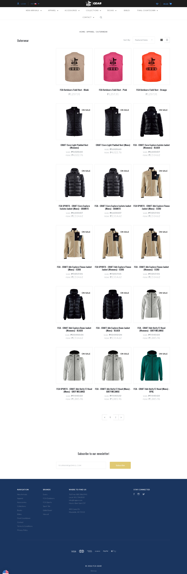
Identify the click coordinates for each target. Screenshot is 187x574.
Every (45, 494)
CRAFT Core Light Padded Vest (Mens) (113, 145)
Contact (87, 17)
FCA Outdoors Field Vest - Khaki (74, 89)
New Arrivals (33, 10)
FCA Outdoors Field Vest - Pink (113, 89)
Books (110, 10)
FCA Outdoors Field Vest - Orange (151, 89)
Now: (68, 154)
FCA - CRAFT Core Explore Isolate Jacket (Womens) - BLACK (151, 146)
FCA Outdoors (49, 498)
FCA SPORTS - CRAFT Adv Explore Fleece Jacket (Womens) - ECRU (113, 268)
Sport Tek (46, 506)
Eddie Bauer (47, 510)
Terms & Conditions (25, 526)
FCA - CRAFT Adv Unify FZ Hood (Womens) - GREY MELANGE (151, 329)
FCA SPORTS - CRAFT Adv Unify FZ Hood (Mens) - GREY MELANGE (74, 390)
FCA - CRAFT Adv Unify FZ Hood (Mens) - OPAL (151, 390)
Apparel (52, 10)
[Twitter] (143, 494)
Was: (68, 151)
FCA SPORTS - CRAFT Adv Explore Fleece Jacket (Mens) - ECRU (151, 207)
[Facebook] (134, 494)
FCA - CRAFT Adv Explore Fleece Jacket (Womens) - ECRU (151, 268)
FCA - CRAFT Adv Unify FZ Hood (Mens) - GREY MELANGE (113, 390)
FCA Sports (47, 502)
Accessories (71, 10)
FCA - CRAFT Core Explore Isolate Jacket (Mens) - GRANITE (113, 207)
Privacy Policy (22, 530)
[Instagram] (139, 494)
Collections (92, 10)
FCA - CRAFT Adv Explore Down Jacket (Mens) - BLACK (113, 329)
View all (46, 514)
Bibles (127, 10)
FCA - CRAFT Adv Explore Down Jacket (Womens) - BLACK (74, 329)
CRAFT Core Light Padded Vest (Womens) (74, 146)
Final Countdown (146, 10)
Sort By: (127, 40)
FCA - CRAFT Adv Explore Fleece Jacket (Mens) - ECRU (74, 268)
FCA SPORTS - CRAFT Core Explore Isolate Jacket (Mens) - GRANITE (74, 207)
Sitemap (94, 571)
